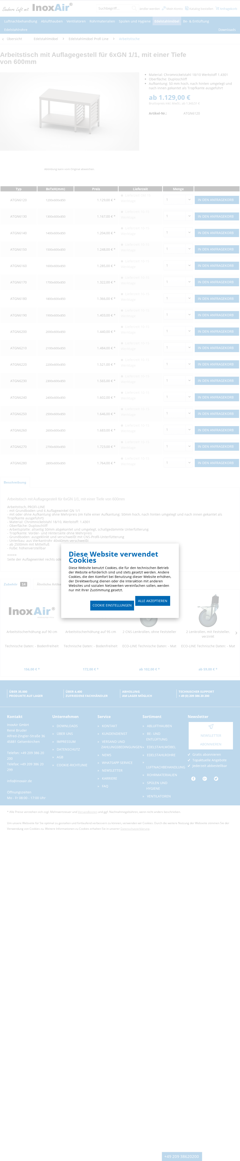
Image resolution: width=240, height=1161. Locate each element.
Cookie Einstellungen (112, 605)
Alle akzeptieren (152, 601)
